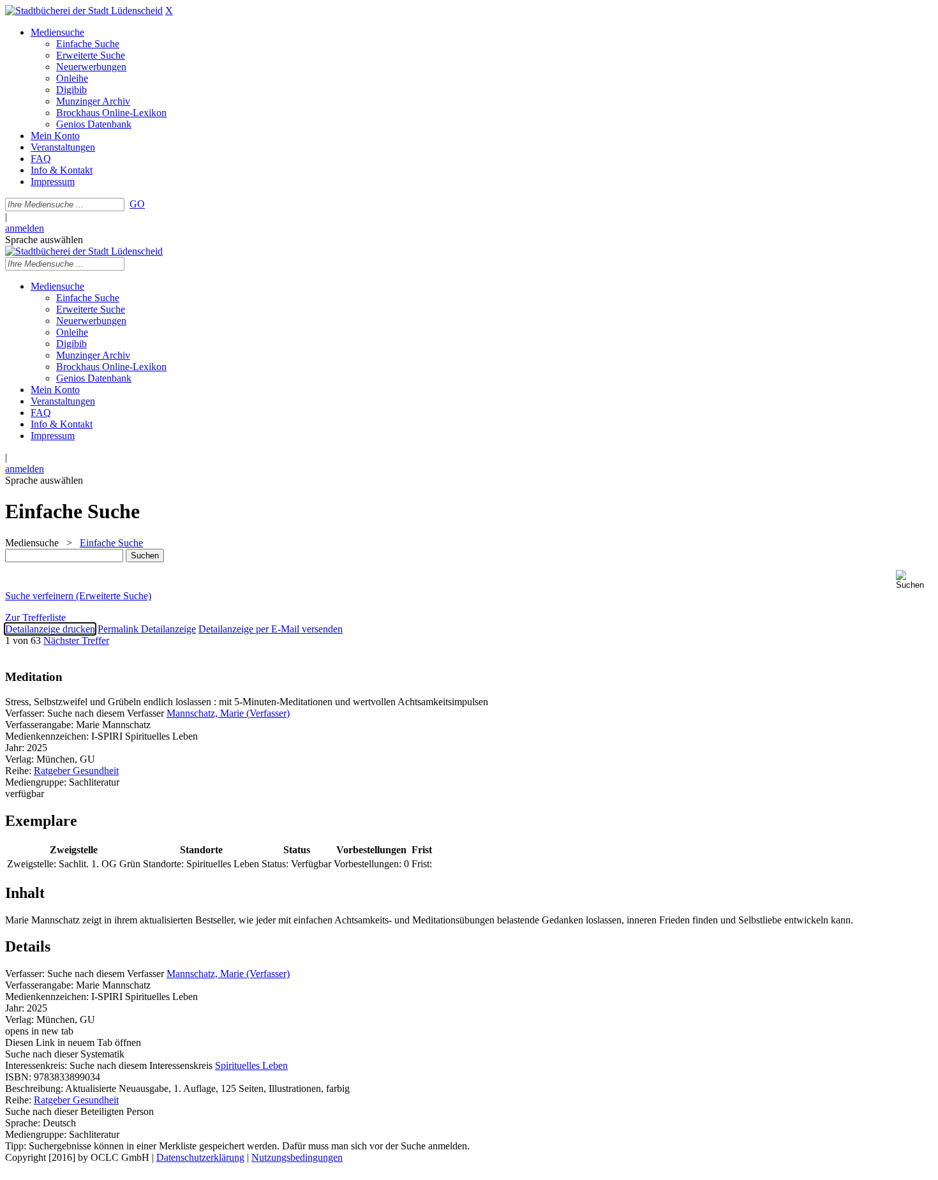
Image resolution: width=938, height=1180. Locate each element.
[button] (914, 580)
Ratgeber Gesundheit (76, 770)
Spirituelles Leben (251, 1065)
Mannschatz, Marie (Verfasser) (228, 713)
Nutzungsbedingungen (297, 1157)
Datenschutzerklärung (200, 1157)
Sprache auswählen (44, 239)
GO (137, 203)
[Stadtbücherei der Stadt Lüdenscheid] (84, 10)
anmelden (24, 228)
